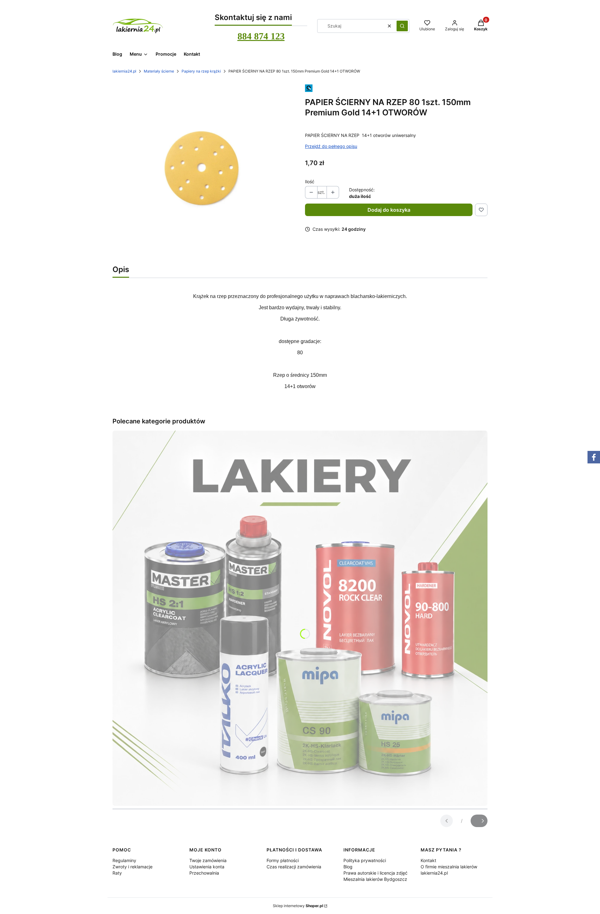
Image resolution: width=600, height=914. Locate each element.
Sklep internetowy (298, 905)
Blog (347, 866)
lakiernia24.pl (124, 71)
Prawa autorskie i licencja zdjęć (375, 873)
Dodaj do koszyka (389, 210)
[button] (402, 26)
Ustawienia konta (206, 866)
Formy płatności (283, 860)
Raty (117, 873)
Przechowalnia (204, 873)
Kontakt (428, 860)
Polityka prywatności (364, 860)
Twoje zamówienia (208, 860)
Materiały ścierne (159, 71)
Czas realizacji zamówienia (294, 866)
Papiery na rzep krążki (201, 71)
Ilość (309, 181)
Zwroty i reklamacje (132, 866)
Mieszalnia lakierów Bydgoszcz (375, 879)
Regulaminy (124, 860)
